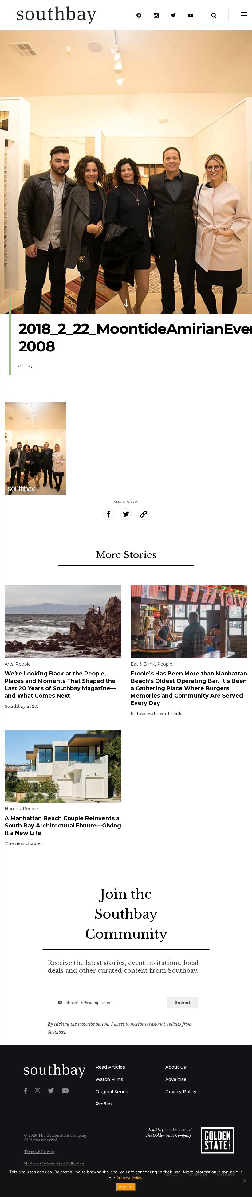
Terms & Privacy (39, 1152)
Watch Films (109, 1079)
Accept (126, 1187)
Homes (13, 809)
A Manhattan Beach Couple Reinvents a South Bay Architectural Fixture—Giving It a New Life (63, 825)
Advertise (176, 1079)
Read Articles (110, 1067)
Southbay (155, 1130)
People (23, 664)
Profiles (104, 1104)
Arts (9, 664)
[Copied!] (143, 514)
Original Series (112, 1091)
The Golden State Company (168, 1135)
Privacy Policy (180, 1091)
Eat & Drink (143, 664)
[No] (244, 1181)
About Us (175, 1067)
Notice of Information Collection (54, 1164)
